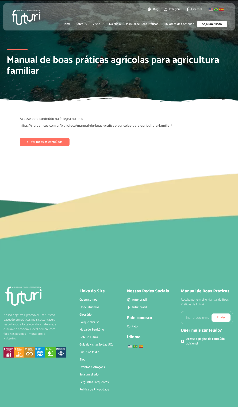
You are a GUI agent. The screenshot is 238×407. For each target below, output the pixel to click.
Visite (96, 24)
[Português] (216, 9)
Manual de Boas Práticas (142, 24)
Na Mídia (115, 24)
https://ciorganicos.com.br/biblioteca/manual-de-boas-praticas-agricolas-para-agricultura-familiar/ (96, 125)
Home (67, 24)
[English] (211, 9)
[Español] (221, 9)
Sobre (79, 24)
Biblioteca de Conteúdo (178, 24)
